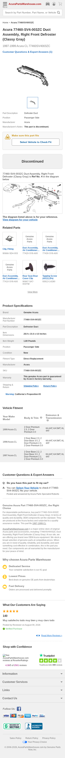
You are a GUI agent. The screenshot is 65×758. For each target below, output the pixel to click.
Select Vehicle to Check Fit (35, 142)
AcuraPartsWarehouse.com (15, 529)
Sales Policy (15, 738)
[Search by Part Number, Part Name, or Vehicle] (59, 12)
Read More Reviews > (51, 635)
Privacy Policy (48, 738)
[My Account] (54, 4)
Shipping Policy (31, 386)
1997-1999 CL (39, 523)
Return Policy (50, 386)
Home (5, 22)
